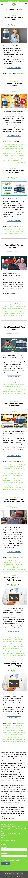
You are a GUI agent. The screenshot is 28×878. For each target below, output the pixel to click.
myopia (4, 466)
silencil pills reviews (13, 233)
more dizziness (10, 562)
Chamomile (12, 142)
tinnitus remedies (12, 655)
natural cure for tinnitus (10, 646)
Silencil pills (22, 73)
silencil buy (15, 386)
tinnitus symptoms (7, 569)
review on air (14, 384)
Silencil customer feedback (16, 466)
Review (11, 81)
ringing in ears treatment (8, 650)
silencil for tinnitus (17, 470)
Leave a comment (21, 75)
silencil (17, 73)
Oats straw (20, 146)
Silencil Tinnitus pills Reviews (9, 157)
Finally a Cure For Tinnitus (13, 641)
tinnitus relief (21, 485)
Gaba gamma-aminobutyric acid (10, 144)
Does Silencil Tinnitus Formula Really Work (13, 228)
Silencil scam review (16, 478)
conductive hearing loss (17, 463)
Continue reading (14, 67)
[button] (2, 4)
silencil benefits (9, 386)
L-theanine (14, 146)
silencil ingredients (15, 148)
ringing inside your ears (13, 231)
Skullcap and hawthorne (12, 160)
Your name (4, 847)
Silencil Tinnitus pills (19, 155)
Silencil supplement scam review (10, 484)
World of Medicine (7, 489)
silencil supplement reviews (18, 482)
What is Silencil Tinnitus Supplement (15, 317)
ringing (17, 564)
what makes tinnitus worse (18, 487)
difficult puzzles (10, 559)
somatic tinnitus (6, 485)
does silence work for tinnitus (9, 464)
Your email (4, 853)
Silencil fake (9, 470)
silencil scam (10, 477)
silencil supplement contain (9, 393)
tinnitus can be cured (7, 651)
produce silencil (11, 564)
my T (16, 562)
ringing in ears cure (17, 648)
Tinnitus (14, 15)
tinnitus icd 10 (14, 485)
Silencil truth (21, 484)
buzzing (21, 226)
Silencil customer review (8, 468)
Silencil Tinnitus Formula (8, 155)
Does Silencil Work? (20, 142)
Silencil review (14, 150)
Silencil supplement (7, 75)
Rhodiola (5, 148)
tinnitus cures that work (8, 653)
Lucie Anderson (16, 25)
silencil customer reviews (12, 388)
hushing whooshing (16, 229)
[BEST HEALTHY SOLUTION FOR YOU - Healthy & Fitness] (14, 4)
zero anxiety (10, 236)
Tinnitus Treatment (7, 487)
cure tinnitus (19, 637)
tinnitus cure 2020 (17, 651)
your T (13, 569)
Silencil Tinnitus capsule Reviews (14, 153)
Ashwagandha (6, 142)
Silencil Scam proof (7, 478)
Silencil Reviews (13, 235)
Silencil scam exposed (18, 477)
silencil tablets (10, 395)
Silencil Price (8, 150)
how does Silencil (21, 464)
